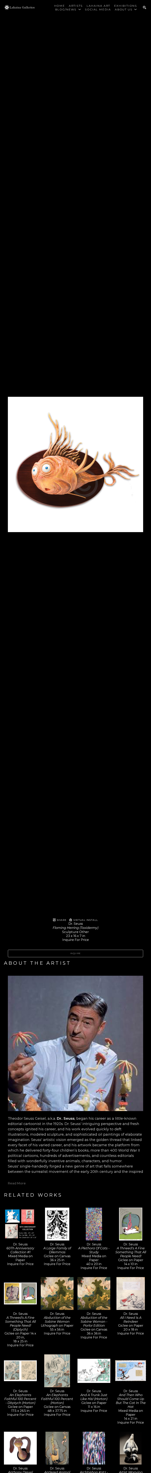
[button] (68, 9)
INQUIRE (75, 953)
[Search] (144, 7)
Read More (17, 1183)
